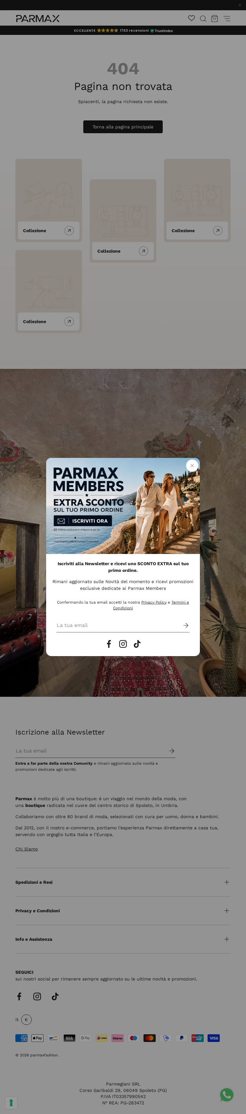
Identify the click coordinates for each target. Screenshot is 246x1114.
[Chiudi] (192, 465)
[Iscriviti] (181, 625)
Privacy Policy (154, 602)
